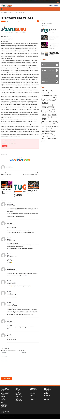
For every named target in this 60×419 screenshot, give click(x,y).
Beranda (4, 12)
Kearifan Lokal (52, 100)
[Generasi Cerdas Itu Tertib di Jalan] (44, 37)
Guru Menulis (10, 12)
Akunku (56, 0)
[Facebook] (11, 160)
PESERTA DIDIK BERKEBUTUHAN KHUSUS (49, 121)
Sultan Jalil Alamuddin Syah (47, 133)
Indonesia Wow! (33, 186)
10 (16, 21)
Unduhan (51, 0)
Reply (10, 202)
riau (55, 124)
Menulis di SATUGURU (46, 112)
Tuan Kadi (55, 138)
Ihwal (40, 0)
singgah (49, 128)
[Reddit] (15, 160)
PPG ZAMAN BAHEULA (47, 23)
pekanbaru (54, 114)
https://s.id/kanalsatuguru (5, 36)
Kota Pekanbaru (51, 107)
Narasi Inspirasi (6, 191)
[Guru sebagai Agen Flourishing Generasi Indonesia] (44, 53)
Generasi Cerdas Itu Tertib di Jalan (53, 37)
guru (43, 97)
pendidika (54, 116)
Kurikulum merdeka (45, 109)
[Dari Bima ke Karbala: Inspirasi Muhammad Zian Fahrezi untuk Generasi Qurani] (44, 45)
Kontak (58, 2)
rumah (43, 126)
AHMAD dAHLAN (45, 90)
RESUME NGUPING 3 (49, 124)
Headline (18, 185)
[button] (2, 9)
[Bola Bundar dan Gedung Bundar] (44, 30)
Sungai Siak (44, 136)
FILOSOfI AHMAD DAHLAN (47, 95)
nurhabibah (44, 114)
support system (51, 136)
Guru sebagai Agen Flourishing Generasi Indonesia (54, 53)
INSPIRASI (3, 21)
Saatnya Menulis (46, 0)
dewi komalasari (45, 93)
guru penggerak (48, 97)
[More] (29, 160)
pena (50, 116)
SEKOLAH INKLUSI (55, 126)
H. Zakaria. (55, 97)
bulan (51, 90)
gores (55, 95)
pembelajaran (44, 116)
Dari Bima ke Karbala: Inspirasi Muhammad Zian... (33, 191)
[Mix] (25, 160)
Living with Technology (21, 187)
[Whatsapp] (27, 160)
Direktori (35, 0)
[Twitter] (13, 160)
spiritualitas (53, 131)
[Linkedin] (18, 160)
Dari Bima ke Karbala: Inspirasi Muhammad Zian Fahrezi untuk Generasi (54, 45)
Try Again (5, 146)
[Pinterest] (20, 160)
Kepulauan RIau (45, 102)
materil (52, 109)
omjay (49, 114)
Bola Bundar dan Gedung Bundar (53, 30)
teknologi (49, 138)
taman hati (44, 138)
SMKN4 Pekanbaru (45, 131)
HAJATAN (29, 0)
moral (53, 112)
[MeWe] (22, 160)
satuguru (48, 126)
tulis (42, 140)
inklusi (43, 100)
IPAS (47, 100)
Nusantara (23, 0)
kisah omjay (44, 107)
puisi (43, 124)
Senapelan (44, 128)
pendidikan (44, 119)
